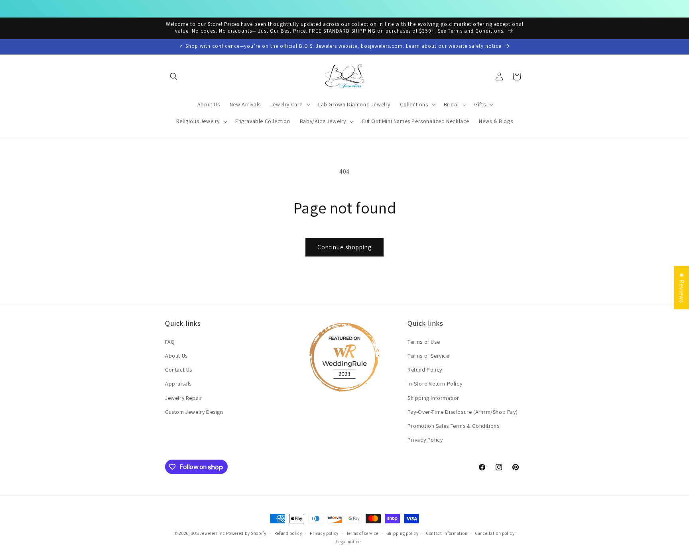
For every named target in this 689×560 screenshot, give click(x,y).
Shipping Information (433, 397)
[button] (174, 76)
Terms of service (362, 533)
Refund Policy (424, 369)
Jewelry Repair (183, 397)
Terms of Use (423, 341)
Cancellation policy (494, 533)
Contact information (446, 533)
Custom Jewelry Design (194, 411)
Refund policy (288, 533)
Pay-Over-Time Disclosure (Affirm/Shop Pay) (462, 411)
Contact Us (178, 369)
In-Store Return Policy (434, 383)
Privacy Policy (425, 439)
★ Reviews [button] (681, 287)
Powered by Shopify (246, 533)
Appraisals (178, 383)
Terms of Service (428, 355)
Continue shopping (344, 247)
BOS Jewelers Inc (208, 533)
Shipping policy (402, 533)
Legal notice (348, 541)
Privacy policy (324, 533)
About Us (176, 355)
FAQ (170, 341)
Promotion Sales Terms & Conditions (453, 425)
